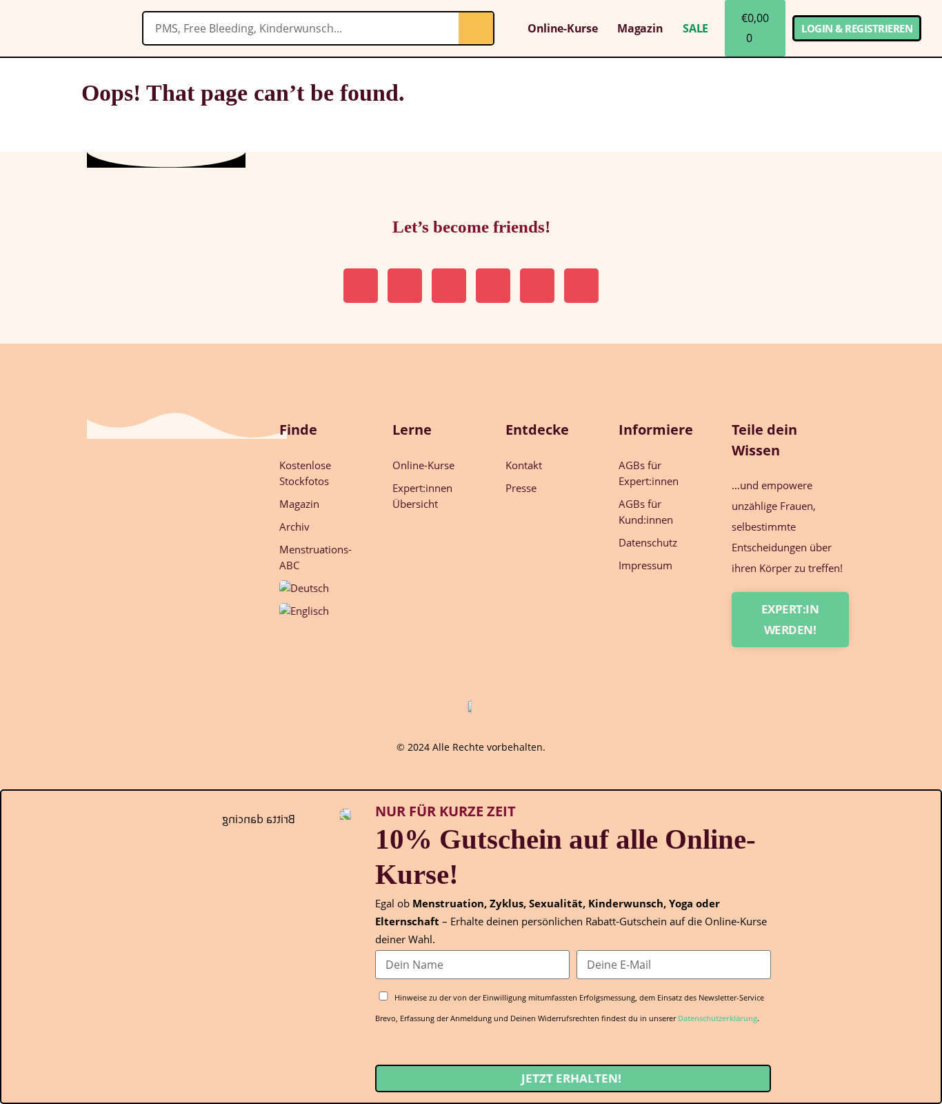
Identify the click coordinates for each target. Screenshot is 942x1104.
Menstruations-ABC (315, 557)
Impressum (645, 565)
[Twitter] (493, 285)
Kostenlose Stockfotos (305, 473)
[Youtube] (537, 285)
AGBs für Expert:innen (649, 473)
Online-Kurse (562, 28)
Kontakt (523, 465)
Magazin (640, 28)
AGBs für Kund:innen (646, 511)
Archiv (294, 526)
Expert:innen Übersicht (422, 496)
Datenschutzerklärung (717, 1018)
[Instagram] (360, 285)
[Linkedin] (449, 285)
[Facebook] (581, 285)
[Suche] (476, 28)
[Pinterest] (405, 285)
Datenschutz (648, 542)
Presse (521, 488)
